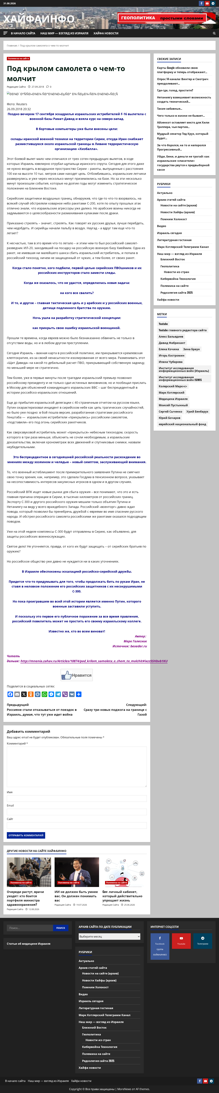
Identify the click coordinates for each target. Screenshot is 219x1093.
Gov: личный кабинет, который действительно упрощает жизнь (122, 895)
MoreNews (124, 1089)
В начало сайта (23, 33)
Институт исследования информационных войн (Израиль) (184, 369)
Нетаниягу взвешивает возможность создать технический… (184, 99)
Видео (161, 226)
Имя (9, 792)
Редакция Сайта (16, 86)
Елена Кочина (169, 349)
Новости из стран (176, 272)
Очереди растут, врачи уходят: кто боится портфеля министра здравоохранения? (25, 898)
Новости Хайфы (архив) (177, 212)
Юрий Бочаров (169, 418)
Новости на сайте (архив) (178, 205)
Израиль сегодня (169, 233)
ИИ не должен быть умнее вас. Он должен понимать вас (76, 895)
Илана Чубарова (171, 362)
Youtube (163, 324)
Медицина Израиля (173, 399)
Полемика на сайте (18, 58)
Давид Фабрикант (172, 343)
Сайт (10, 819)
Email (10, 805)
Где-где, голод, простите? (175, 90)
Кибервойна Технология (178, 279)
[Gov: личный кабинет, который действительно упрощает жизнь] (124, 872)
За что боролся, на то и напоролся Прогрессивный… (181, 147)
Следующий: (115, 709)
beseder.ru (138, 646)
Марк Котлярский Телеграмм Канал (183, 247)
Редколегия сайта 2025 (176, 292)
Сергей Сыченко (170, 411)
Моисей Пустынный (173, 405)
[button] (5, 33)
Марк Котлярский (171, 392)
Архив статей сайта (171, 199)
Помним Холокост (173, 219)
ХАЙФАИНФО (39, 17)
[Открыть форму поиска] (214, 33)
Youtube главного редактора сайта (183, 330)
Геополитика (169, 266)
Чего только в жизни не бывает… (181, 115)
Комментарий (17, 743)
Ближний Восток (172, 259)
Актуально (164, 192)
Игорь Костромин (171, 355)
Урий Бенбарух (197, 411)
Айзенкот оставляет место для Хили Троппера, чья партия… (183, 124)
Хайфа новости (106, 33)
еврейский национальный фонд (182, 424)
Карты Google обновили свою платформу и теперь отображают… (182, 69)
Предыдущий (42, 709)
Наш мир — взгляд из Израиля (64, 33)
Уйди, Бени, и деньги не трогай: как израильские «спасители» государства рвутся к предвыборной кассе (183, 162)
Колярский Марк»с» (173, 386)
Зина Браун (191, 349)
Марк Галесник (135, 641)
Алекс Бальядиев (171, 336)
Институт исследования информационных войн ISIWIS (180, 378)
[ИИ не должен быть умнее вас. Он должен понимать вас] (77, 872)
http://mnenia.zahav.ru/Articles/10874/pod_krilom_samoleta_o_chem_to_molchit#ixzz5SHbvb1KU (94, 661)
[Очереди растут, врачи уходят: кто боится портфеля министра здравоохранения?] (29, 872)
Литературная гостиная (174, 240)
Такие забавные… (169, 108)
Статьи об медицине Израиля (28, 943)
